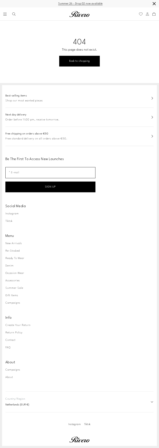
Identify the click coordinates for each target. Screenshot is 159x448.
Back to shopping (79, 61)
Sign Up (50, 186)
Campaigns (12, 303)
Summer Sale (14, 288)
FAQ (8, 347)
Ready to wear (14, 258)
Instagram (12, 213)
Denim (9, 265)
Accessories (12, 280)
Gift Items (11, 295)
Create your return (18, 325)
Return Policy (14, 332)
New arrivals (13, 243)
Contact (10, 340)
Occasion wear (14, 273)
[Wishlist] (140, 14)
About (9, 377)
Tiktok (9, 221)
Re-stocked (12, 251)
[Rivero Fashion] (79, 14)
